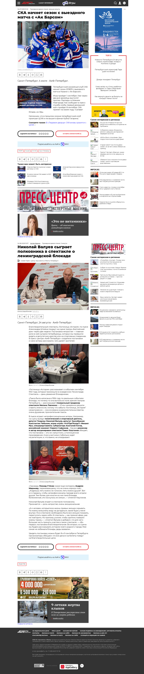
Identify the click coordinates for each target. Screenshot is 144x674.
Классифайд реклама (40, 635)
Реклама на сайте (63, 633)
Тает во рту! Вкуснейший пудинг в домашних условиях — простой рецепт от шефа (112, 276)
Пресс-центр (56, 631)
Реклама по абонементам (81, 633)
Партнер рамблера (51, 665)
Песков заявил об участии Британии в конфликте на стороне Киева (112, 195)
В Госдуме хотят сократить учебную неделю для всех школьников (112, 333)
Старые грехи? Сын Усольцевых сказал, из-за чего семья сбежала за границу (112, 146)
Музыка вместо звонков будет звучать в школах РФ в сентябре (110, 318)
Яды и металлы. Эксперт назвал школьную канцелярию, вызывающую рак (111, 299)
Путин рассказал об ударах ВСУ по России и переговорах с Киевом (111, 173)
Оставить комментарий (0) (72, 133)
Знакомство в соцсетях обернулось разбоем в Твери (112, 202)
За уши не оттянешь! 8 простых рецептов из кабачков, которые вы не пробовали (113, 124)
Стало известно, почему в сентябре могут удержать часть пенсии (111, 188)
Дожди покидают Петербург (108, 80)
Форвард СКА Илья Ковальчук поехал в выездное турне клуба (38, 182)
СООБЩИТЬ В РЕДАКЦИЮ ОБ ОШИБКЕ (93, 635)
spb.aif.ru (36, 311)
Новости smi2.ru (25, 237)
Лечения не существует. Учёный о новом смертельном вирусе (112, 290)
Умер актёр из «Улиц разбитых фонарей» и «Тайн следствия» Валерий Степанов (108, 88)
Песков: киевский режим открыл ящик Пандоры (111, 325)
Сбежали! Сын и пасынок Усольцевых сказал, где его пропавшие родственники (113, 161)
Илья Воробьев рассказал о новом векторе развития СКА (73, 175)
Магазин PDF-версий (70, 631)
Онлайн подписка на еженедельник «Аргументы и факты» (101, 631)
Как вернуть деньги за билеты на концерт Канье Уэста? (108, 97)
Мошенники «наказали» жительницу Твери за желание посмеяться (112, 310)
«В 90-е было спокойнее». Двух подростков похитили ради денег (112, 138)
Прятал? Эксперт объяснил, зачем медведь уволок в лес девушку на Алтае (112, 154)
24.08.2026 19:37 (23, 243)
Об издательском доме (40, 631)
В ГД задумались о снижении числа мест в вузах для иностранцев (112, 180)
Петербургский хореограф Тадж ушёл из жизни (108, 71)
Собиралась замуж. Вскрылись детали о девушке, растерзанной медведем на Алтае (111, 131)
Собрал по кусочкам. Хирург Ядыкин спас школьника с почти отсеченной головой (113, 269)
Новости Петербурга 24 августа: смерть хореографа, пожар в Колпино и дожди (108, 62)
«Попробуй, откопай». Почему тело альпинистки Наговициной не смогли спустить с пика (112, 262)
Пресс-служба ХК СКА (25, 69)
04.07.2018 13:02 (23, 9)
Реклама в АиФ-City (100, 633)
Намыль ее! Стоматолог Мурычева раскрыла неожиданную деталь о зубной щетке (112, 284)
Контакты (35, 633)
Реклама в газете (48, 633)
